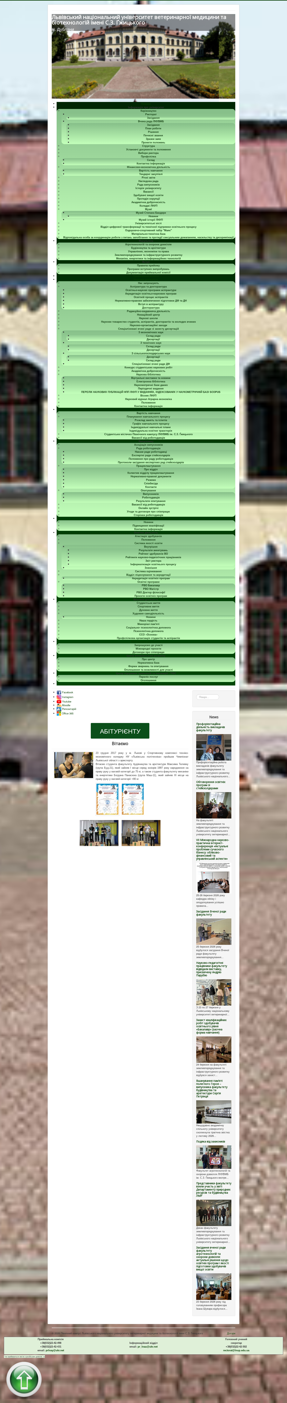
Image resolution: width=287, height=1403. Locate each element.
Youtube (66, 701)
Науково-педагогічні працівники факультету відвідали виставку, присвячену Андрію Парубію (211, 969)
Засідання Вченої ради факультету (211, 912)
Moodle (65, 705)
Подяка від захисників (210, 1141)
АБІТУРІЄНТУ (120, 730)
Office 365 (67, 713)
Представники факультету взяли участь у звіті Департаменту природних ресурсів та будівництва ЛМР (213, 1189)
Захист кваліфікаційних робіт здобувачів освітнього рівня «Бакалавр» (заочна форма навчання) (211, 1026)
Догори (231, 1333)
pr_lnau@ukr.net (148, 1346)
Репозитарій (68, 709)
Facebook (67, 692)
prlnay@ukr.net (55, 1350)
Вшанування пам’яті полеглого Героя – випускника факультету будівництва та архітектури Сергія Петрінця (211, 1088)
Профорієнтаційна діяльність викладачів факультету (210, 727)
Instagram (67, 697)
